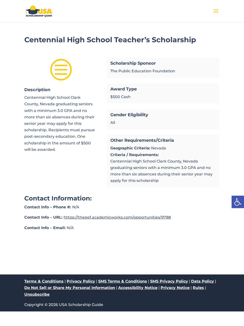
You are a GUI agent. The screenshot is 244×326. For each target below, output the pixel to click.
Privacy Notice (175, 287)
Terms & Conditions (44, 281)
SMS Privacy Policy (169, 281)
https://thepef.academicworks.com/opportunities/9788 (117, 217)
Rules (198, 287)
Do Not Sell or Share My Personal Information (69, 287)
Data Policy (202, 281)
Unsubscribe (37, 294)
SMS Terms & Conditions (122, 281)
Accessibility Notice (138, 287)
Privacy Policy (81, 281)
